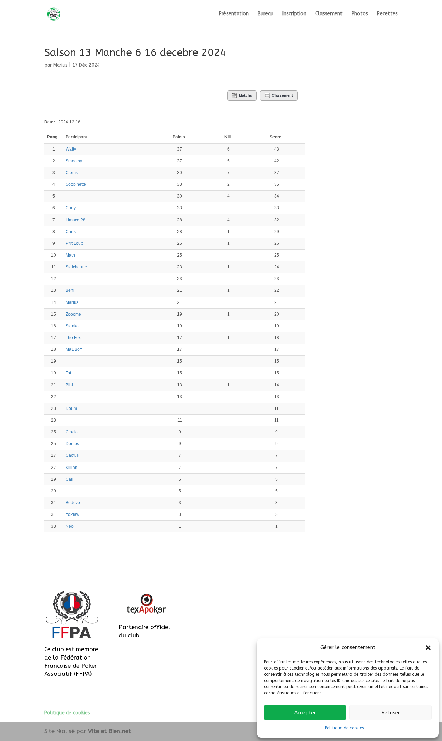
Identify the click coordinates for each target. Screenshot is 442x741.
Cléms (72, 172)
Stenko (72, 326)
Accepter (305, 713)
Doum (71, 408)
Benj (70, 290)
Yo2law (72, 514)
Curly (71, 207)
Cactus (72, 455)
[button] (428, 647)
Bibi (69, 385)
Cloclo (72, 432)
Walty (71, 149)
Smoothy (74, 160)
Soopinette (76, 184)
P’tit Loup (74, 243)
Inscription (294, 14)
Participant (77, 137)
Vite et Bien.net (109, 731)
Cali (69, 479)
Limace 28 (75, 220)
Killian (71, 467)
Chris (71, 231)
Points (179, 137)
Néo (70, 526)
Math (70, 255)
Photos (360, 14)
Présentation (234, 14)
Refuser (390, 713)
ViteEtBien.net (363, 599)
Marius (60, 65)
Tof (68, 372)
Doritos (72, 443)
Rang (52, 137)
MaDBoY (74, 349)
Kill (227, 137)
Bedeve (73, 502)
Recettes (387, 14)
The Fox (73, 337)
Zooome (73, 314)
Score (275, 137)
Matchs (245, 95)
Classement (329, 14)
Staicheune (76, 266)
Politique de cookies (344, 727)
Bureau (265, 14)
